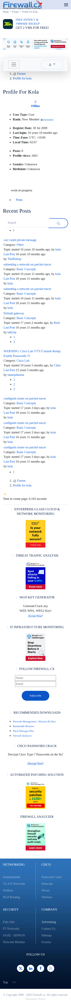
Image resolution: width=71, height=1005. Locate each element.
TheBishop (14, 259)
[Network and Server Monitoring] (35, 646)
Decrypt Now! (36, 763)
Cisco (46, 864)
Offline (35, 106)
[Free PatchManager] (35, 795)
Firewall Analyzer (22, 735)
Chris (57, 365)
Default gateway (14, 313)
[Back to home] (22, 4)
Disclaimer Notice (35, 999)
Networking (14, 864)
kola (58, 249)
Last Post (9, 254)
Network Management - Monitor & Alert (34, 721)
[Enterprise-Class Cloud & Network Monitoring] (35, 534)
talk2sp (11, 332)
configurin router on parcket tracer (25, 398)
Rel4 (57, 322)
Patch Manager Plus (23, 730)
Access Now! (35, 616)
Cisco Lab (23, 360)
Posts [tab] (19, 199)
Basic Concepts (26, 269)
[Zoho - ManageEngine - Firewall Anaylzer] (35, 43)
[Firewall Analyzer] (35, 836)
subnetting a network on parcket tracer (27, 264)
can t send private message (20, 240)
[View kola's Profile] (35, 101)
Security (11, 909)
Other (20, 244)
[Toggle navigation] (14, 64)
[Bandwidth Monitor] (35, 575)
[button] (66, 4)
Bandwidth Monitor (23, 726)
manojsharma (15, 374)
